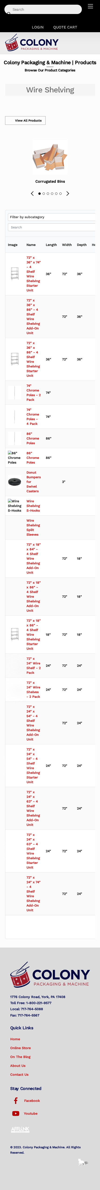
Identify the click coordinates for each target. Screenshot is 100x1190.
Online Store (20, 1048)
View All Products (28, 120)
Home (15, 1039)
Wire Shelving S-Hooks (33, 505)
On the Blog (20, 1057)
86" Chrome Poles (33, 438)
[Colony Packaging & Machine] (32, 49)
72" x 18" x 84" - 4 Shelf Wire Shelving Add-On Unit (34, 558)
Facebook (31, 1101)
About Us (18, 1066)
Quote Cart (65, 27)
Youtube (30, 1113)
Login (38, 27)
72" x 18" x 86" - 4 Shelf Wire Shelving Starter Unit (34, 634)
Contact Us (19, 1074)
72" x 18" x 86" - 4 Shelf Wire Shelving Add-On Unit (34, 596)
